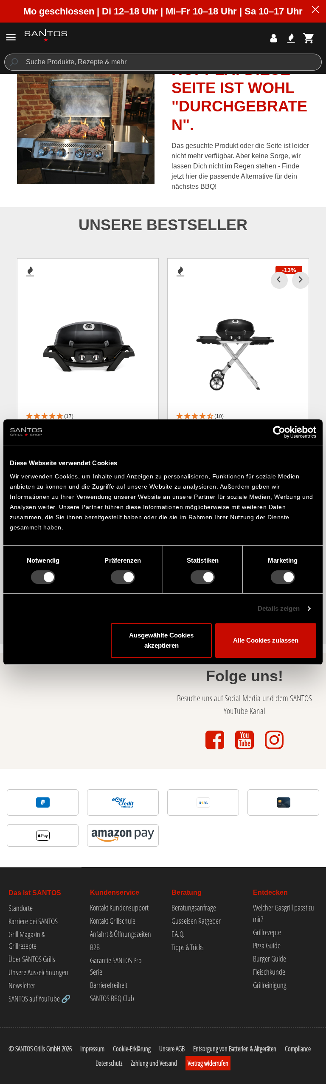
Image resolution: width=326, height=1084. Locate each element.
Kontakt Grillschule (112, 921)
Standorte (20, 908)
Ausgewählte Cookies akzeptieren (161, 640)
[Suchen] (13, 62)
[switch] (123, 577)
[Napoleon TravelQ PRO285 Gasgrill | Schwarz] (88, 345)
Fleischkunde (269, 972)
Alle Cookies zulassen (265, 640)
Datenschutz (109, 1063)
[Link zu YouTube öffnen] (245, 750)
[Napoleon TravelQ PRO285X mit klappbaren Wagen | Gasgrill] (238, 345)
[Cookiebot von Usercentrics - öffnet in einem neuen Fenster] (279, 432)
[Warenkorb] (309, 38)
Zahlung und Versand (154, 1063)
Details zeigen (279, 608)
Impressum (92, 1048)
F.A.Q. (178, 934)
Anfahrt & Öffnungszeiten (120, 934)
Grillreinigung (270, 985)
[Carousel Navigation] (290, 280)
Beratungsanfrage (193, 907)
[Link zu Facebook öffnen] (215, 750)
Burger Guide (269, 958)
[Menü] (10, 37)
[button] (88, 416)
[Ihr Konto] (273, 38)
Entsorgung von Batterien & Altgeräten (234, 1048)
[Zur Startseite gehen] (46, 35)
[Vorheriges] (279, 280)
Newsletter (21, 985)
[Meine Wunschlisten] (291, 38)
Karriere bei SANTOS (33, 921)
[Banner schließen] (315, 10)
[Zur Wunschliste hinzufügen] (30, 274)
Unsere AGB (172, 1048)
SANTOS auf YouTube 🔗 (39, 998)
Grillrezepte (267, 932)
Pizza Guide (267, 945)
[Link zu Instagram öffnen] (274, 750)
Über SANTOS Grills (31, 959)
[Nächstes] (300, 280)
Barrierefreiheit (108, 985)
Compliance (298, 1048)
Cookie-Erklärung (132, 1048)
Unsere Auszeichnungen (38, 972)
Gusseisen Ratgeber (196, 921)
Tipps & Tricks (187, 947)
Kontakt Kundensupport (119, 907)
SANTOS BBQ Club (112, 998)
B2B (95, 947)
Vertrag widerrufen (208, 1063)
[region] (163, 400)
